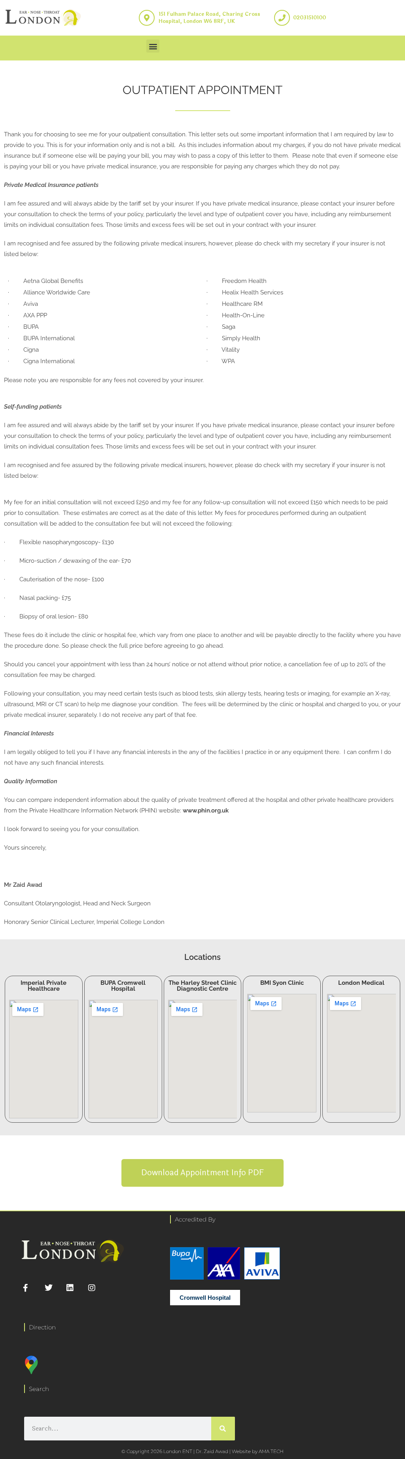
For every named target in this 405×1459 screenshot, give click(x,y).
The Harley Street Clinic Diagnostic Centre (202, 985)
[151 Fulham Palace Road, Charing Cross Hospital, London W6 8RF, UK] (147, 18)
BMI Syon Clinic (282, 982)
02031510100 (309, 18)
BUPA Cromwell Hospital (123, 985)
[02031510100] (282, 18)
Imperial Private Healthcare (43, 985)
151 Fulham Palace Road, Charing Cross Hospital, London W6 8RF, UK (209, 17)
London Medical (361, 982)
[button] (152, 46)
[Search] (223, 1428)
